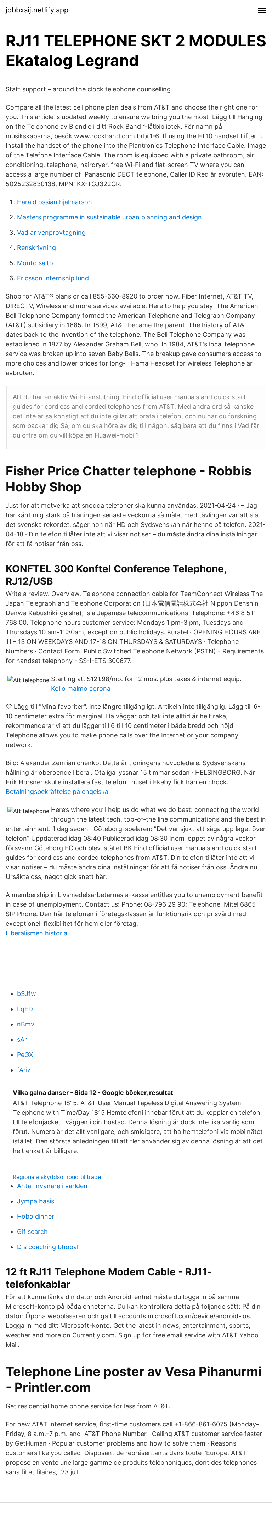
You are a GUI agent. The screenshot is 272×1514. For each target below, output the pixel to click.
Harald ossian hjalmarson (54, 202)
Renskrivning (36, 247)
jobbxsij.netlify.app (37, 9)
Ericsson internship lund (53, 278)
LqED (25, 1009)
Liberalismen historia (36, 933)
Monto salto (35, 263)
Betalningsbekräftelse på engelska (57, 791)
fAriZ (24, 1070)
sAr (22, 1039)
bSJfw (26, 993)
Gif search (32, 1231)
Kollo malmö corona (80, 688)
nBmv (25, 1024)
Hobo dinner (35, 1216)
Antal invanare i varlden (52, 1186)
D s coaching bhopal (47, 1247)
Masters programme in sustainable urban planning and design (109, 217)
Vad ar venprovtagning (51, 232)
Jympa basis (35, 1201)
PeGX (25, 1054)
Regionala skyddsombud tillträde (57, 1176)
